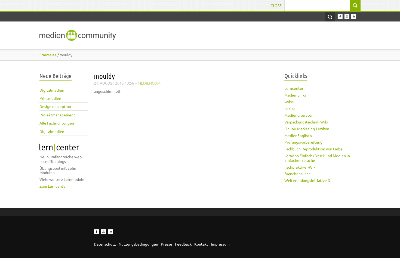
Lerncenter (293, 88)
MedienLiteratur (298, 115)
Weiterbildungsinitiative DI (307, 180)
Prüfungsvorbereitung (303, 142)
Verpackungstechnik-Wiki (306, 121)
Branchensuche (297, 173)
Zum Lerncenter (53, 186)
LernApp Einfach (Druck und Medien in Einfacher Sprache (317, 158)
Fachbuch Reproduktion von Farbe (313, 148)
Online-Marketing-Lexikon (306, 128)
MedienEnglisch (298, 135)
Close (276, 5)
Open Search (330, 16)
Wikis (289, 101)
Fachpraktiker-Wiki (300, 167)
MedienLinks (295, 94)
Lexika (289, 108)
